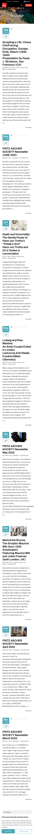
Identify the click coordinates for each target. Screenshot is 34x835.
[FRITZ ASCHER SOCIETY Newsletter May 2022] (19, 437)
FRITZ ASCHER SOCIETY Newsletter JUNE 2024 (15, 151)
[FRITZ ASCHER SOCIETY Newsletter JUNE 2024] (19, 139)
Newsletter (15, 158)
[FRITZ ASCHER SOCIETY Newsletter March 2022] (19, 723)
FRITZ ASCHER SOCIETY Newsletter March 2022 (15, 735)
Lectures (22, 67)
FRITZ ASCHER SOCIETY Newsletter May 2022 (15, 449)
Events (18, 67)
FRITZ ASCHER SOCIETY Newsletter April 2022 (15, 643)
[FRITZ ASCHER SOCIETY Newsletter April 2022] (19, 631)
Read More (29, 127)
